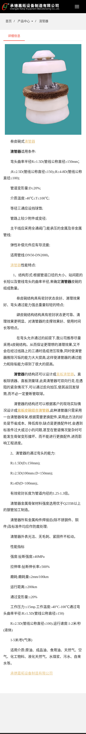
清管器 (43, 21)
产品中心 (24, 21)
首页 (9, 21)
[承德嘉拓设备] (43, 6)
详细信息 (14, 36)
